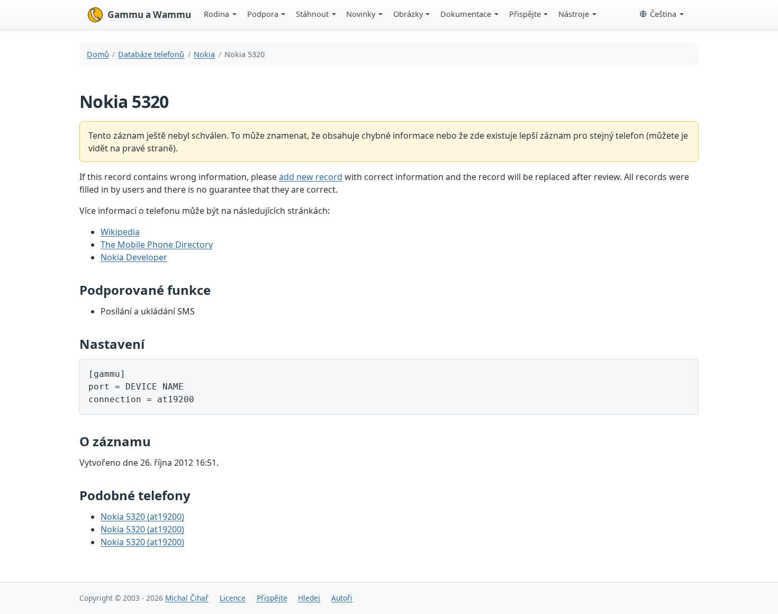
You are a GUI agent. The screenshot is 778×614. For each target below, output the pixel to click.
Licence (233, 598)
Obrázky (408, 13)
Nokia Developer (134, 257)
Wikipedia (120, 232)
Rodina (216, 13)
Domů (98, 54)
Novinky (360, 13)
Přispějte (525, 13)
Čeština (663, 13)
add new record (310, 177)
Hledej (309, 598)
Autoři (341, 598)
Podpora (262, 13)
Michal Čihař (187, 598)
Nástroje (573, 13)
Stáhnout (312, 13)
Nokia (204, 54)
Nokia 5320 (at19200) (142, 516)
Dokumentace (465, 13)
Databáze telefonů (151, 54)
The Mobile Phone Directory (157, 244)
